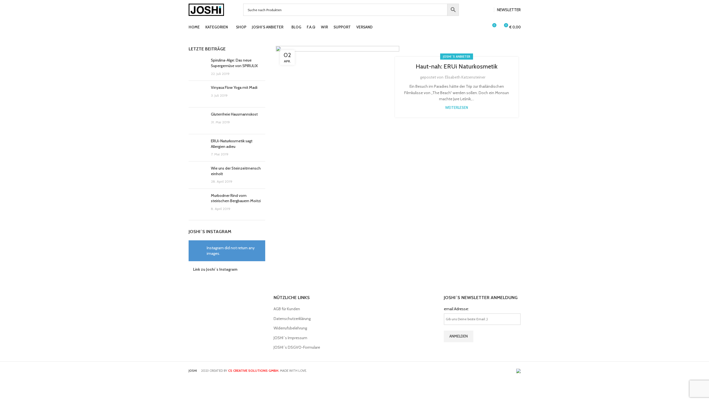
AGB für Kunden (287, 308)
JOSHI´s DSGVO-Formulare (297, 347)
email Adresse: (456, 308)
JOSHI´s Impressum (290, 337)
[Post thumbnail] (198, 67)
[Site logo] (206, 9)
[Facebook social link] (481, 10)
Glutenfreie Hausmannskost (234, 114)
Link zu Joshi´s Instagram (215, 269)
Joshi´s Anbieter (456, 56)
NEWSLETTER (509, 9)
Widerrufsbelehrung (290, 328)
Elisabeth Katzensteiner (465, 77)
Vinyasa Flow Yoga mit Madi (234, 87)
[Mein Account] (482, 27)
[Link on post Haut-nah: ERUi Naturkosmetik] (337, 87)
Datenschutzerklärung (292, 318)
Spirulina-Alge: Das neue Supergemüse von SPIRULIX (234, 63)
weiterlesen (456, 108)
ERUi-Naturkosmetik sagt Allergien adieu (231, 143)
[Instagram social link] (487, 10)
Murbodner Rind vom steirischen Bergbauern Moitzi (236, 198)
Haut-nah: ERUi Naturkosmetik (457, 66)
